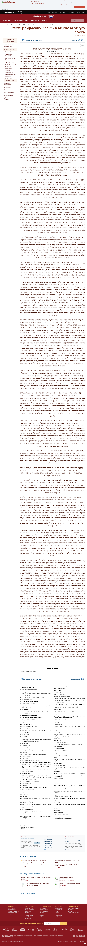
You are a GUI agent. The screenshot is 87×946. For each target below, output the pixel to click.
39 (50, 247)
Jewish (52, 936)
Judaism (47, 936)
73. (54, 746)
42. (21, 798)
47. (21, 814)
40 (73, 271)
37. (21, 787)
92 (30, 585)
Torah (43, 936)
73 (81, 522)
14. (21, 722)
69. (54, 738)
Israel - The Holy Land (30, 917)
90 (21, 582)
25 (31, 154)
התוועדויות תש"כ (56, 25)
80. (54, 763)
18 (79, 137)
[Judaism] (9, 12)
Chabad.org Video (29, 908)
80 (31, 552)
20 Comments (62, 885)
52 (70, 400)
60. (54, 714)
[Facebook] (74, 936)
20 (30, 134)
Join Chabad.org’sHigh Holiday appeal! (37, 2)
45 (77, 327)
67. (54, 732)
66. (54, 730)
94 (69, 598)
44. (21, 804)
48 (62, 347)
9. (20, 709)
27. (21, 756)
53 (21, 400)
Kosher (57, 912)
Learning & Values (12, 909)
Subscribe (42, 912)
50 (56, 382)
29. (21, 760)
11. (21, 715)
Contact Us (81, 941)
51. (54, 688)
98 (57, 625)
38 (69, 247)
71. (54, 742)
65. (54, 726)
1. (20, 686)
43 (58, 324)
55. (54, 696)
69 (74, 502)
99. (54, 817)
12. (21, 717)
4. (20, 697)
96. (54, 810)
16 (37, 127)
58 (65, 425)
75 (35, 534)
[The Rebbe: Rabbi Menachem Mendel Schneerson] (43, 16)
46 (44, 337)
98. (54, 815)
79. (54, 759)
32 (39, 232)
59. (54, 712)
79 (79, 542)
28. (21, 758)
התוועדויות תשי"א (48, 841)
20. (21, 736)
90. (54, 791)
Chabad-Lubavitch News (73, 912)
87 (46, 577)
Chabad (27, 935)
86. (54, 781)
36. (21, 785)
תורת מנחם (47, 25)
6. (20, 701)
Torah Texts (64, 929)
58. (54, 709)
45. (21, 809)
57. (54, 704)
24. (21, 750)
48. (21, 816)
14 (27, 119)
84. (54, 773)
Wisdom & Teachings (21, 20)
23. (21, 748)
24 (24, 152)
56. (54, 698)
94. (54, 804)
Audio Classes (39, 929)
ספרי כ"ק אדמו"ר (37, 25)
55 (70, 407)
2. (20, 690)
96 (38, 605)
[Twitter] (77, 936)
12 (79, 119)
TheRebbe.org (28, 918)
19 (70, 134)
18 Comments (30, 887)
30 (65, 216)
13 (44, 119)
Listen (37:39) (24, 880)
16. (21, 726)
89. (54, 789)
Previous (77, 39)
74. (54, 748)
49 (21, 372)
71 (79, 507)
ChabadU (31, 929)
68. (54, 734)
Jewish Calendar (43, 909)
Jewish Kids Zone (29, 914)
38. (21, 790)
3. (20, 692)
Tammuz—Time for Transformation (69, 883)
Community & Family (12, 912)
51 (50, 397)
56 (42, 407)
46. (21, 812)
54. (54, 694)
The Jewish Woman (29, 909)
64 (49, 463)
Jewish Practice (11, 908)
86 (60, 575)
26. (21, 754)
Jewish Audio (58, 917)
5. (20, 699)
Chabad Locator (71, 914)
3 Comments (71, 880)
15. (21, 724)
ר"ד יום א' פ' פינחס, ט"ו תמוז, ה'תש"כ (33, 863)
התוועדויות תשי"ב (48, 843)
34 (25, 236)
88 (57, 580)
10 (72, 86)
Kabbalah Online (29, 915)
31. (21, 770)
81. (54, 765)
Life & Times (7, 20)
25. (21, 752)
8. (20, 706)
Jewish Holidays (59, 908)
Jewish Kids (80, 929)
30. (21, 762)
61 (44, 438)
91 (66, 585)
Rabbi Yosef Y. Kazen (33, 936)
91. (54, 795)
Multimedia (35, 20)
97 (70, 625)
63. (54, 722)
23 (76, 152)
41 (55, 271)
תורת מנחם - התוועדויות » (28, 838)
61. (54, 716)
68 (67, 499)
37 (64, 244)
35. (21, 783)
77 (69, 539)
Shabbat (57, 911)
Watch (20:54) (62, 880)
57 (65, 420)
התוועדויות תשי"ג (48, 845)
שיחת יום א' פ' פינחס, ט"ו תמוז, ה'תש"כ (34, 861)
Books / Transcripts (24, 25)
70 (65, 502)
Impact (44, 20)
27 (38, 184)
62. (54, 720)
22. (21, 746)
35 (21, 239)
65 (41, 470)
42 (59, 274)
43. (21, 802)
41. (21, 796)
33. (21, 776)
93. (54, 802)
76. (54, 753)
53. (54, 692)
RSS (41, 917)
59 (58, 430)
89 (55, 582)
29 (80, 216)
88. (54, 785)
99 (57, 633)
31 (70, 219)
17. (21, 728)
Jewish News (28, 911)
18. (21, 730)
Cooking (56, 929)
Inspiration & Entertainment (14, 911)
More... (45, 849)
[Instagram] (83, 936)
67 (24, 487)
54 (31, 402)
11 (59, 117)
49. (21, 820)
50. (54, 686)
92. (54, 798)
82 (40, 559)
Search (41, 914)
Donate (73, 12)
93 (20, 593)
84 (74, 565)
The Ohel (70, 911)
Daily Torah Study (44, 911)
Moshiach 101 (28, 912)
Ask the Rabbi (54, 12)
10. (21, 712)
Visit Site (67, 849)
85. (54, 779)
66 (29, 470)
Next (31, 39)
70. (54, 740)
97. (54, 812)
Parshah (57, 914)
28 (58, 201)
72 (55, 520)
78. (54, 757)
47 (27, 337)
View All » (58, 868)
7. (20, 704)
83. (54, 771)
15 (54, 127)
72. (54, 744)
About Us (65, 941)
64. (54, 724)
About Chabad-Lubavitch (73, 908)
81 (50, 555)
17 (61, 129)
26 (32, 179)
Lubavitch (31, 935)
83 (64, 562)
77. (54, 755)
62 (20, 438)
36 (41, 241)
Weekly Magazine (12, 914)
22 (60, 144)
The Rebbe (70, 909)
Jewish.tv (23, 929)
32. (21, 773)
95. (54, 808)
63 (56, 460)
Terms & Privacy (73, 941)
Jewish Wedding (59, 909)
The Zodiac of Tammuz (66, 877)
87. (54, 783)
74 (76, 534)
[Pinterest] (80, 936)
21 (62, 139)
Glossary (42, 915)
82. (54, 767)
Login (48, 12)
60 (76, 438)
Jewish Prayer (58, 915)
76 (80, 539)
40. (21, 794)
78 (34, 539)
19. (21, 734)
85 (32, 567)
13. (21, 720)
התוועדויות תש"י (48, 839)
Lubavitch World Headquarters (57, 935)
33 (69, 236)
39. (21, 792)
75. (54, 751)
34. (21, 781)
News (48, 929)
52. (54, 690)
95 (72, 605)
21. (21, 743)
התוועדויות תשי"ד (48, 847)
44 (29, 324)
